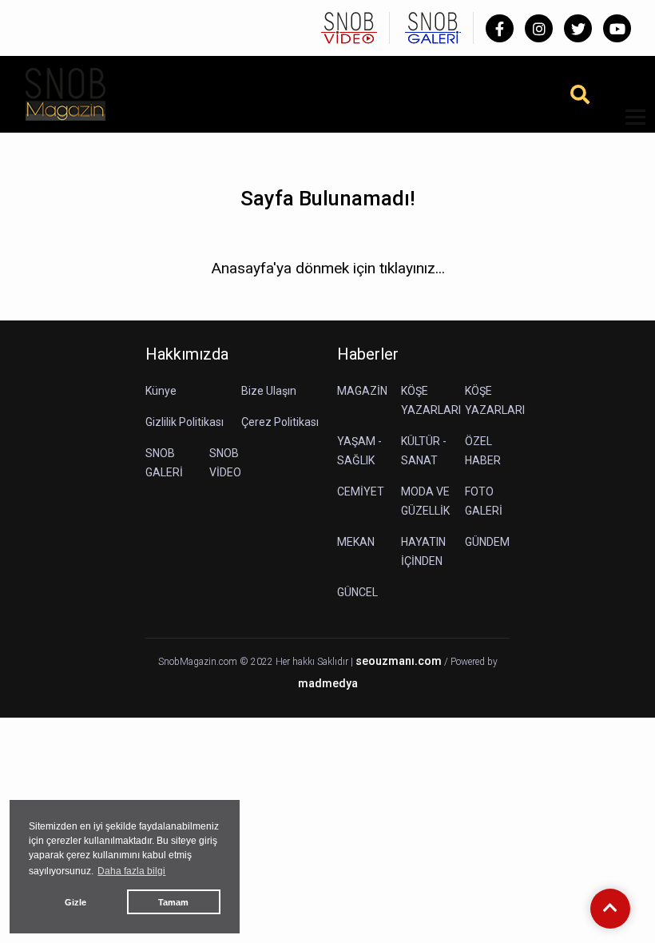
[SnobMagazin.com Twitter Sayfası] (578, 28)
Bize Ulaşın (268, 390)
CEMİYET (360, 491)
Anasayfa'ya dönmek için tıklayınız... (328, 268)
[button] (630, 126)
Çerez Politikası (280, 422)
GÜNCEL (357, 592)
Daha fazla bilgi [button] (131, 871)
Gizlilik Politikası (184, 422)
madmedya (328, 683)
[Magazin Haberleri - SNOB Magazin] (65, 93)
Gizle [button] (75, 902)
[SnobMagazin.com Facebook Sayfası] (500, 28)
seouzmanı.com (398, 661)
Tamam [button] (173, 902)
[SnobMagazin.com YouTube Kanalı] (617, 28)
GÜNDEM (487, 541)
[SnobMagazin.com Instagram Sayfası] (539, 28)
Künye (161, 390)
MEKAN (356, 541)
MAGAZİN (362, 390)
